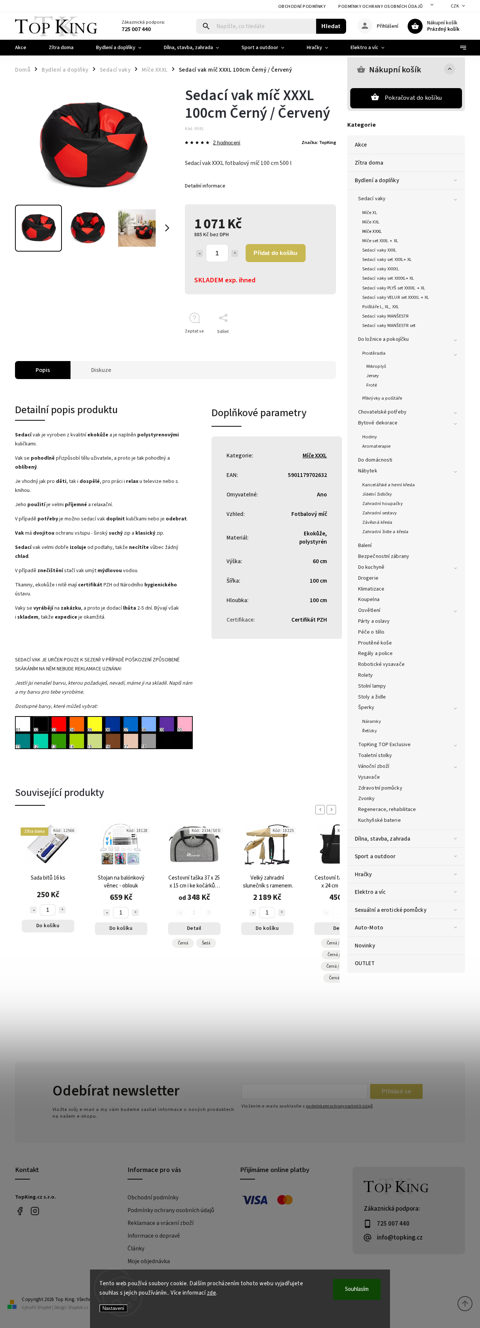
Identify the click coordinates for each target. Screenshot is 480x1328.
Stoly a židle (372, 697)
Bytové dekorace (378, 423)
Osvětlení (369, 610)
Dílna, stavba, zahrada (382, 839)
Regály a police (375, 653)
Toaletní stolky (375, 755)
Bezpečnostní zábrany (383, 556)
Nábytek (367, 471)
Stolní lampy (372, 686)
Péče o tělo (371, 632)
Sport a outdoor (375, 856)
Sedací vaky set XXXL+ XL (387, 259)
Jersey (372, 375)
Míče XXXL (372, 231)
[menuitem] (26, 47)
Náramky (371, 721)
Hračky (363, 874)
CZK (455, 6)
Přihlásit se (396, 1091)
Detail (194, 928)
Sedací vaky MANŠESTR (385, 316)
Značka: (319, 142)
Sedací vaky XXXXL (380, 268)
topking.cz (34, 1211)
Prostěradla (374, 353)
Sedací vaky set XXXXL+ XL (388, 278)
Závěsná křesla (377, 522)
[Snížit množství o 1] (199, 253)
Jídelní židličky (377, 494)
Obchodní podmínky (302, 6)
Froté (371, 385)
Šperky (366, 707)
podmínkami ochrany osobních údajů (339, 1106)
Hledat (330, 26)
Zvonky (366, 798)
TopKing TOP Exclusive (384, 744)
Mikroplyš (376, 366)
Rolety (365, 675)
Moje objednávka (149, 1261)
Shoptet (44, 1307)
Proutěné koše (375, 643)
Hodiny (369, 436)
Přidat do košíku (275, 253)
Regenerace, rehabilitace (387, 809)
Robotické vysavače (381, 664)
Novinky (365, 945)
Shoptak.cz (78, 1307)
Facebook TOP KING (19, 1211)
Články (136, 1248)
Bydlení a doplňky (377, 180)
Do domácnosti (375, 460)
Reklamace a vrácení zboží (161, 1223)
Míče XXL (371, 222)
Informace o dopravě (154, 1236)
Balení (365, 545)
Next (332, 809)
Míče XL (369, 212)
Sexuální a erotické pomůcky (390, 910)
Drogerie (368, 578)
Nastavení (113, 1308)
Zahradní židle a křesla (385, 531)
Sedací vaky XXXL (379, 250)
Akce (361, 145)
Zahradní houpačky (382, 503)
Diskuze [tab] (101, 370)
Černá (183, 943)
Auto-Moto (369, 927)
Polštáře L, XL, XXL (380, 306)
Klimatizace (371, 589)
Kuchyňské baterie (379, 820)
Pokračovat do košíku (413, 98)
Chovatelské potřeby (382, 412)
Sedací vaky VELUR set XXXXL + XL (395, 297)
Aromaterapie (376, 446)
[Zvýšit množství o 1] (234, 253)
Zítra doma (369, 163)
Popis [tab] (43, 370)
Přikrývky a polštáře (382, 398)
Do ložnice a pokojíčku (383, 339)
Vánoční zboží (373, 766)
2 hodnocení (226, 143)
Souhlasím (357, 1289)
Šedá (206, 943)
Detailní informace (205, 186)
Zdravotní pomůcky (380, 788)
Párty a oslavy (374, 621)
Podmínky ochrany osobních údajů (380, 6)
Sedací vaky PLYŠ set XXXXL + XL (393, 288)
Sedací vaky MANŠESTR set (389, 325)
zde (211, 1293)
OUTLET (365, 963)
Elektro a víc (370, 892)
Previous (321, 809)
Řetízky (369, 730)
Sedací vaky (372, 198)
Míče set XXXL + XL (380, 240)
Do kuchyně (371, 567)
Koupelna (369, 599)
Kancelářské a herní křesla (388, 484)
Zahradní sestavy (379, 513)
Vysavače (369, 777)
